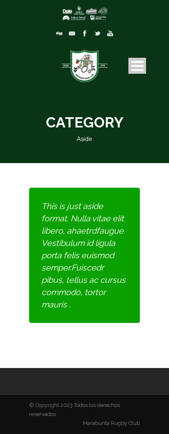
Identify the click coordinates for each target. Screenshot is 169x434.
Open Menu (137, 66)
